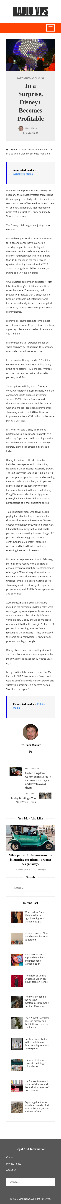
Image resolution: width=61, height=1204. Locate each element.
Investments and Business (30, 78)
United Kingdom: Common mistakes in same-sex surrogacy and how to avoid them (38, 778)
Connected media (23, 173)
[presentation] (9, 848)
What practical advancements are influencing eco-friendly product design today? (30, 860)
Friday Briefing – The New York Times (23, 798)
